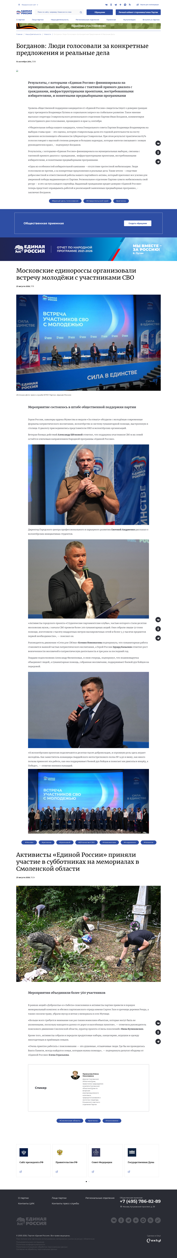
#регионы (121, 201)
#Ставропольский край (97, 201)
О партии (20, 20)
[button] (86, 1181)
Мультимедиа (129, 20)
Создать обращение (138, 223)
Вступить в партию (151, 20)
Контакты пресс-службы (65, 1203)
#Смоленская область (70, 1121)
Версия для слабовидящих (149, 5)
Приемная (111, 20)
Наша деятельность (60, 20)
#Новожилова (109, 842)
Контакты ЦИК (26, 1203)
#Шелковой (64, 842)
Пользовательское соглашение (30, 1242)
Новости (47, 34)
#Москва (29, 842)
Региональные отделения (87, 20)
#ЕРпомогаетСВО (86, 842)
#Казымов (148, 842)
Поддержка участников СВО (88, 26)
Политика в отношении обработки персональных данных (41, 1247)
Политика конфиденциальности (30, 1245)
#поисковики (112, 1121)
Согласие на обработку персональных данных (36, 1249)
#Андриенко (130, 842)
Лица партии (38, 20)
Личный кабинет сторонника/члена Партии (138, 12)
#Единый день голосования (65, 201)
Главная (19, 34)
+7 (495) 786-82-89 (140, 1201)
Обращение (100, 12)
